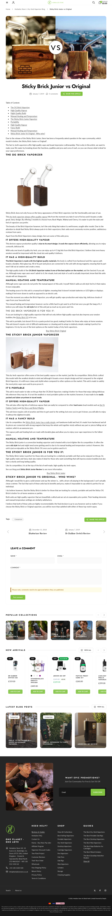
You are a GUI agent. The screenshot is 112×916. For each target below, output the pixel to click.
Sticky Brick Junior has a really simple (40, 422)
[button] (7, 2)
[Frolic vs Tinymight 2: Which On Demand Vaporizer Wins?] (21, 730)
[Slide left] (98, 615)
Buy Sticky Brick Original (56, 331)
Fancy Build (15, 128)
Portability (15, 122)
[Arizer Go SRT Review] (90, 730)
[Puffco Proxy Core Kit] (83, 668)
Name (13, 556)
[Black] (31, 675)
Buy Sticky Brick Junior (56, 473)
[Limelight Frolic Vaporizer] (105, 668)
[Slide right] (104, 615)
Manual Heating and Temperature (24, 131)
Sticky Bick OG (22, 317)
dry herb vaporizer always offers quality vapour (28, 217)
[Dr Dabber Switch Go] (15, 668)
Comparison (14, 717)
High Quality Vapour (19, 125)
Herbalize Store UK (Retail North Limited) (84, 898)
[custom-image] (10, 833)
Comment (15, 568)
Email (60, 556)
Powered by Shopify (100, 898)
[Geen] (37, 675)
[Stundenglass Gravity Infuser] (37, 668)
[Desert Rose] (34, 675)
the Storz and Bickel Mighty (33, 408)
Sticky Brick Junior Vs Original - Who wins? (28, 133)
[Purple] (40, 675)
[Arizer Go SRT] (60, 668)
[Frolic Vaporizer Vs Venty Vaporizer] (56, 730)
